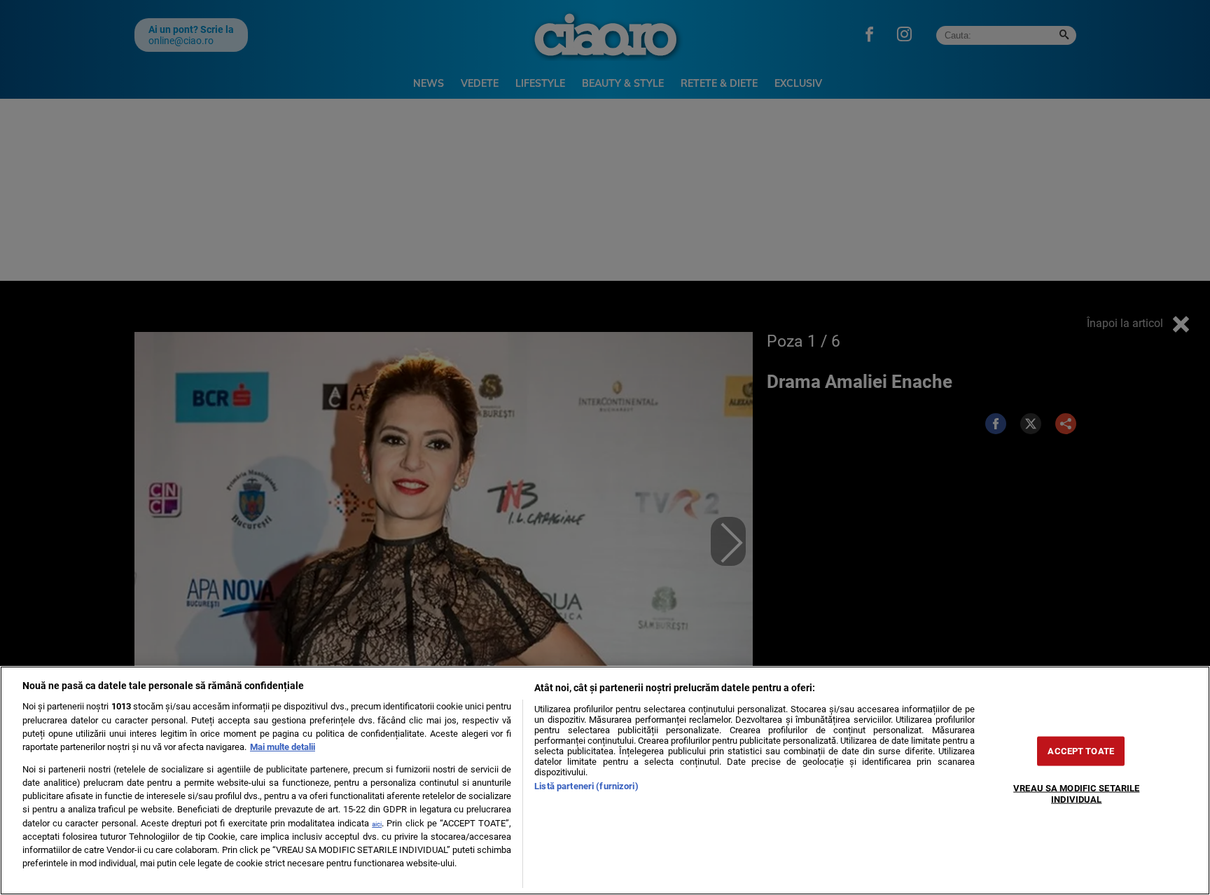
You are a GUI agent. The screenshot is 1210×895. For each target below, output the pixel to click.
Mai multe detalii (282, 747)
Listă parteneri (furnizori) (586, 786)
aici (377, 823)
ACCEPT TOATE (1081, 751)
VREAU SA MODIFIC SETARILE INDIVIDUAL (1076, 793)
